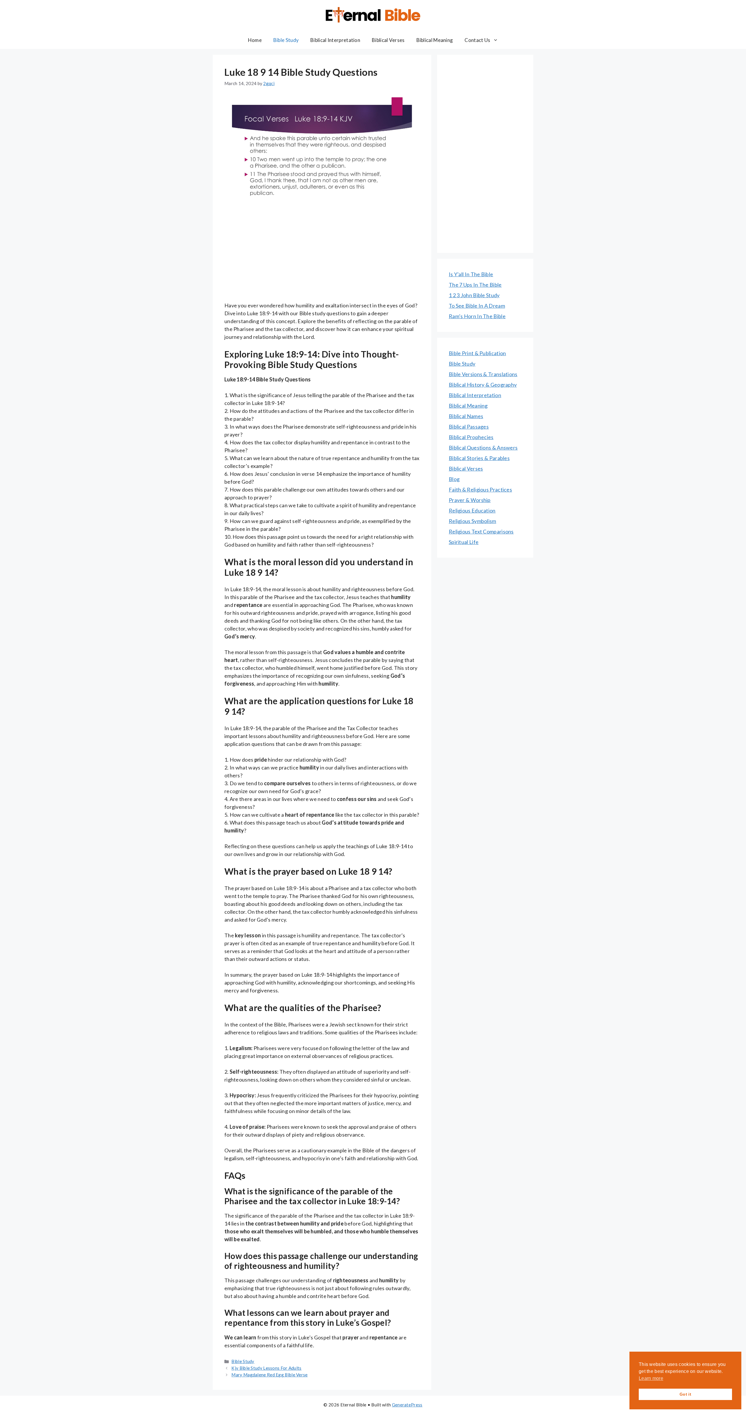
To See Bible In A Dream (477, 305)
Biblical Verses (388, 40)
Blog (454, 479)
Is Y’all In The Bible (471, 274)
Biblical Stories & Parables (479, 458)
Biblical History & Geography (483, 384)
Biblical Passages (469, 426)
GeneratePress (407, 1404)
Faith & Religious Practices (480, 489)
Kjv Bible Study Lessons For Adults (266, 1368)
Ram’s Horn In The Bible (477, 316)
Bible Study (286, 40)
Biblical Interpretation (335, 40)
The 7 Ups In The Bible (475, 284)
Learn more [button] (651, 1378)
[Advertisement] (322, 258)
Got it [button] (685, 1394)
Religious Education (472, 510)
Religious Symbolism (472, 521)
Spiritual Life (463, 542)
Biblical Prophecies (471, 437)
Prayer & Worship (470, 500)
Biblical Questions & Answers (483, 447)
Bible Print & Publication (477, 353)
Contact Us (477, 40)
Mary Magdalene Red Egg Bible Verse (269, 1374)
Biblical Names (466, 416)
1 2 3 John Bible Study (474, 295)
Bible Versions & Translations (483, 374)
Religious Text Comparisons (481, 531)
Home (255, 40)
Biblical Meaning (434, 40)
